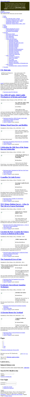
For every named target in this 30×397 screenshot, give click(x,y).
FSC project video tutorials (12, 35)
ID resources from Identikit (12, 31)
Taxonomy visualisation (14, 56)
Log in (4, 122)
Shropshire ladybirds (13, 40)
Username (3, 382)
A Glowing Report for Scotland (12, 312)
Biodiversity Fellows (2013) (12, 22)
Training (5, 26)
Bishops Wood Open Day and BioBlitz (14, 125)
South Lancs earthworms (14, 54)
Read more (10, 92)
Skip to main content (5, 1)
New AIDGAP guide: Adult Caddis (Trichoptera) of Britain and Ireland (13, 96)
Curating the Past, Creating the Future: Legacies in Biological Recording (15, 233)
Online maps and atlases (11, 39)
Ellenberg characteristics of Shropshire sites (18, 63)
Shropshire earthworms (14, 53)
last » (4, 347)
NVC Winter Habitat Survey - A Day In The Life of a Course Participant (15, 205)
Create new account (7, 386)
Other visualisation (10, 55)
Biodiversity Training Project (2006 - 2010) (15, 23)
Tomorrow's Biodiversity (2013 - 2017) (14, 19)
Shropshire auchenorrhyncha (15, 50)
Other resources (9, 64)
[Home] (2, 11)
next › (4, 346)
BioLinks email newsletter (13, 357)
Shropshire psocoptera (14, 51)
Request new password (8, 388)
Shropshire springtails (13, 41)
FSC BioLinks (6, 70)
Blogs (4, 25)
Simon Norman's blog (8, 120)
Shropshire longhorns (13, 46)
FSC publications (10, 36)
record (2, 83)
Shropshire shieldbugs (14, 44)
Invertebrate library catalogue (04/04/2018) (18, 65)
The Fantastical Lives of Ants (11, 259)
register (9, 122)
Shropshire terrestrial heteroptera (16, 49)
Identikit (5, 27)
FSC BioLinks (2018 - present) (13, 18)
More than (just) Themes (17, 394)
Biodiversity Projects (5, 12)
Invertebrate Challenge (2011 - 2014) (14, 21)
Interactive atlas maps (13, 62)
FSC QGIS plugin (10, 37)
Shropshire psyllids (13, 47)
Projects (5, 17)
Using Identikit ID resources (12, 30)
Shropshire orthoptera (13, 45)
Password (3, 384)
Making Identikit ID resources (12, 28)
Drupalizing (3, 394)
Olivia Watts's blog (7, 143)
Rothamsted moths (13, 60)
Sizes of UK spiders (13, 58)
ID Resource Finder (10, 33)
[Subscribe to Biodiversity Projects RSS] (10, 350)
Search (2, 373)
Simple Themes (8, 395)
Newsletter (5, 67)
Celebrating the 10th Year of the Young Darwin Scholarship (14, 148)
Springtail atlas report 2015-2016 (16, 42)
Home (4, 16)
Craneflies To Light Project (10, 177)
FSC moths (11, 59)
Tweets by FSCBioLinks (6, 376)
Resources (5, 32)
